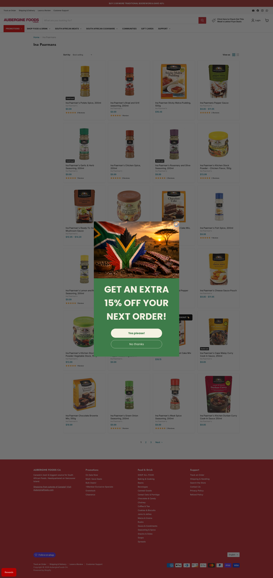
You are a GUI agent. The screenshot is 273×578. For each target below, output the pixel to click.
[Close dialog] (176, 224)
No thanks (136, 344)
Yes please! (136, 333)
